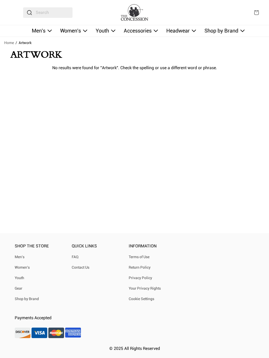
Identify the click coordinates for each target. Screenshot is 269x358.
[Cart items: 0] (256, 12)
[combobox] (48, 12)
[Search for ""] (29, 12)
